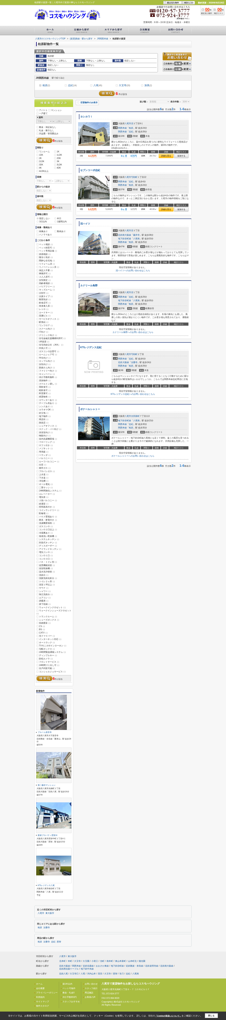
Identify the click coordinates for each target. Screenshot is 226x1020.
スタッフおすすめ (71, 1001)
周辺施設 (89, 992)
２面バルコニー (48, 500)
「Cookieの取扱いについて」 (168, 1016)
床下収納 (44, 604)
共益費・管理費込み (48, 133)
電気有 (43, 497)
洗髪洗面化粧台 (48, 578)
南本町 (110, 961)
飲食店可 (44, 303)
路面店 (43, 422)
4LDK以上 (44, 171)
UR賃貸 (44, 341)
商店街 (43, 419)
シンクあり (46, 406)
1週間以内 (62, 221)
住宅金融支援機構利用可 (52, 338)
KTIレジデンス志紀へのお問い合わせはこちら (133, 394)
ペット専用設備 (48, 251)
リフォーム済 (47, 264)
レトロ (43, 309)
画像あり (43, 231)
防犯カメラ (46, 658)
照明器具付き (47, 507)
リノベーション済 (49, 267)
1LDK (59, 155)
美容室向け (46, 432)
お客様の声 (90, 997)
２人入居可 (46, 277)
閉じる (211, 1015)
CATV (43, 632)
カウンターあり (48, 400)
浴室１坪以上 (47, 584)
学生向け (44, 358)
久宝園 (86, 961)
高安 (100, 973)
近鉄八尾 (63, 973)
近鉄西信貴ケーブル (69, 969)
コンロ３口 (46, 559)
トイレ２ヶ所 (47, 581)
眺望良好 (44, 299)
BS (42, 629)
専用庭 (43, 452)
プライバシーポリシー (47, 992)
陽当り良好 (46, 257)
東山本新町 (120, 961)
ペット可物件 (69, 988)
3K (58, 161)
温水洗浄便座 (47, 571)
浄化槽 (43, 481)
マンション (56, 110)
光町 (102, 961)
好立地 (43, 413)
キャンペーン (47, 374)
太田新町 (135, 416)
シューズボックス (49, 620)
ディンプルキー (48, 655)
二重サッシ (46, 487)
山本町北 (132, 961)
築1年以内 (67, 984)
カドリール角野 (89, 285)
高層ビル (44, 315)
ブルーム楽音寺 (45, 732)
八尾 (97, 85)
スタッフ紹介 (91, 988)
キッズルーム (47, 289)
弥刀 (121, 973)
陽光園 (142, 961)
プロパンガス (47, 471)
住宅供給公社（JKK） (51, 345)
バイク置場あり (48, 516)
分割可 (43, 293)
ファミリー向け (48, 370)
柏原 (46, 85)
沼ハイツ (85, 223)
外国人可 (44, 348)
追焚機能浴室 (47, 565)
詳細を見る (166, 156)
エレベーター (47, 494)
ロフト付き (46, 445)
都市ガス (44, 468)
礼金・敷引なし (46, 130)
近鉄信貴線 (88, 966)
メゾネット (46, 448)
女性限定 (44, 280)
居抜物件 (44, 380)
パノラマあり (45, 234)
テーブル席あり (48, 403)
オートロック (47, 642)
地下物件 (44, 416)
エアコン (44, 597)
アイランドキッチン (50, 549)
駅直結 (43, 322)
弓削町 (134, 177)
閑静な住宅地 (47, 260)
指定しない (44, 218)
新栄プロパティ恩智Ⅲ (48, 835)
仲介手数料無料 (48, 377)
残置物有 (44, 396)
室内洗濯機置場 (48, 439)
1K (58, 151)
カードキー (46, 312)
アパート (43, 110)
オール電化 (46, 484)
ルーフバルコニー (49, 461)
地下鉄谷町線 (124, 238)
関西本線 (122, 128)
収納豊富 (44, 623)
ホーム (39, 984)
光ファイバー (47, 636)
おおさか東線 (102, 966)
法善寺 (134, 362)
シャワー (44, 591)
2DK (59, 158)
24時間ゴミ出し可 (49, 665)
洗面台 (43, 575)
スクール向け (47, 328)
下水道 (43, 478)
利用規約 (40, 997)
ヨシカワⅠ (86, 116)
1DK (41, 155)
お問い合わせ (91, 984)
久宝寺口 (74, 973)
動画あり (61, 231)
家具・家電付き (48, 520)
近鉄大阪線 (123, 362)
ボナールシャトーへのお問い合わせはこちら (132, 456)
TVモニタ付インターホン (52, 645)
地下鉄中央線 (87, 969)
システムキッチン (49, 539)
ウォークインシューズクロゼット (54, 612)
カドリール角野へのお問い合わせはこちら (133, 332)
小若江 (94, 961)
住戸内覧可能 (47, 668)
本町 (70, 961)
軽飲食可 (44, 390)
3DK (41, 164)
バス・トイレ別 (48, 562)
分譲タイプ (46, 296)
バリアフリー (47, 286)
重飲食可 (44, 387)
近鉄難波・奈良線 (134, 966)
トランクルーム (48, 616)
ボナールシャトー (90, 409)
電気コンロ (46, 552)
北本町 (62, 961)
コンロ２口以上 (48, 529)
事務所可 (44, 273)
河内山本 (91, 973)
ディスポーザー (48, 545)
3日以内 (43, 221)
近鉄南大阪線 (124, 235)
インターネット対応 (50, 639)
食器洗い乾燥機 (48, 536)
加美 (148, 85)
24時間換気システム (50, 490)
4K (40, 168)
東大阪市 (49, 913)
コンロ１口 (46, 555)
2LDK (41, 161)
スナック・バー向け (50, 429)
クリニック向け (48, 335)
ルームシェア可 (48, 354)
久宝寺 (124, 85)
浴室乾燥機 (46, 568)
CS (42, 626)
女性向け (44, 364)
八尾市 (128, 123)
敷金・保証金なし (47, 127)
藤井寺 (136, 235)
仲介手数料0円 (70, 997)
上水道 (43, 474)
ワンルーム (44, 151)
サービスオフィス (49, 319)
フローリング (47, 442)
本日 (59, 218)
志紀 (72, 85)
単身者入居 (46, 306)
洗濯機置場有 (47, 523)
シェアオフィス (48, 426)
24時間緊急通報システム (52, 652)
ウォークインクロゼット (52, 607)
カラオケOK (46, 409)
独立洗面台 (46, 594)
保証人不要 (46, 270)
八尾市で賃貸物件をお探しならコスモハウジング (131, 983)
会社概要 (40, 988)
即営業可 (44, 393)
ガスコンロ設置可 (49, 351)
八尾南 (136, 238)
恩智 (59, 942)
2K (40, 158)
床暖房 (43, 601)
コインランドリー (49, 510)
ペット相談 (46, 244)
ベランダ (44, 455)
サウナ (43, 588)
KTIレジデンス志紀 (91, 347)
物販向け (44, 435)
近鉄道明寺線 (151, 966)
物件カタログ (42, 1006)
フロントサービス (49, 662)
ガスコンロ (46, 526)
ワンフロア (46, 325)
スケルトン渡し (48, 384)
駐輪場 (43, 513)
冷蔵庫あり (46, 533)
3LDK (59, 164)
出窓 (42, 464)
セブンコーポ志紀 (90, 170)
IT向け (43, 332)
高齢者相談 (46, 283)
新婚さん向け (47, 367)
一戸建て (43, 113)
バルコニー (46, 458)
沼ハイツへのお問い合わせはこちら (133, 270)
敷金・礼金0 (68, 992)
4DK (59, 168)
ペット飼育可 (47, 247)
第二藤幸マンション (47, 785)
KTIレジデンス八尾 (46, 885)
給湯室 (43, 503)
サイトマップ (42, 1001)
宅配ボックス (47, 649)
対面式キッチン (48, 542)
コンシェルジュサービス (52, 671)
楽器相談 (44, 254)
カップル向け (47, 361)
